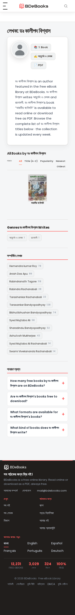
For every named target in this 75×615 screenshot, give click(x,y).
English (32, 543)
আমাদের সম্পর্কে (11, 491)
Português (35, 551)
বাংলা (6, 543)
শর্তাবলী (10, 584)
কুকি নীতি (31, 584)
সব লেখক (8, 513)
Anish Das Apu (20, 273)
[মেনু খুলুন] (7, 6)
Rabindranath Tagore (25, 281)
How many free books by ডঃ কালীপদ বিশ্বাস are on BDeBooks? (34, 383)
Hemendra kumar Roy (25, 266)
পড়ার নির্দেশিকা (47, 513)
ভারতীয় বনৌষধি (37, 203)
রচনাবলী (35, 237)
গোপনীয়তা (20, 584)
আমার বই (44, 520)
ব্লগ (42, 505)
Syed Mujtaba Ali (22, 320)
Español (56, 543)
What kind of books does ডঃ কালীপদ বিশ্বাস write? (34, 430)
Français (10, 551)
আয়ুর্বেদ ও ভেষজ (17, 237)
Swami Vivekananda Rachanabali (32, 351)
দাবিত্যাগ (41, 584)
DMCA (51, 584)
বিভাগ (6, 520)
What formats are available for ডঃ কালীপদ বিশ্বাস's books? (34, 414)
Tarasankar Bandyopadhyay (29, 305)
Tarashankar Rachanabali (27, 297)
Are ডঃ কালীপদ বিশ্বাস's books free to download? (33, 398)
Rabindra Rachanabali (25, 289)
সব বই (7, 505)
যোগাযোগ (26, 491)
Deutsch (57, 551)
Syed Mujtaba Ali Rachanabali (30, 343)
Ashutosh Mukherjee (24, 335)
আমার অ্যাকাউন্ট (47, 528)
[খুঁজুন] (65, 6)
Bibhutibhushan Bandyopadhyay (32, 312)
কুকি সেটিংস (63, 584)
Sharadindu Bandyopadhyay (29, 328)
